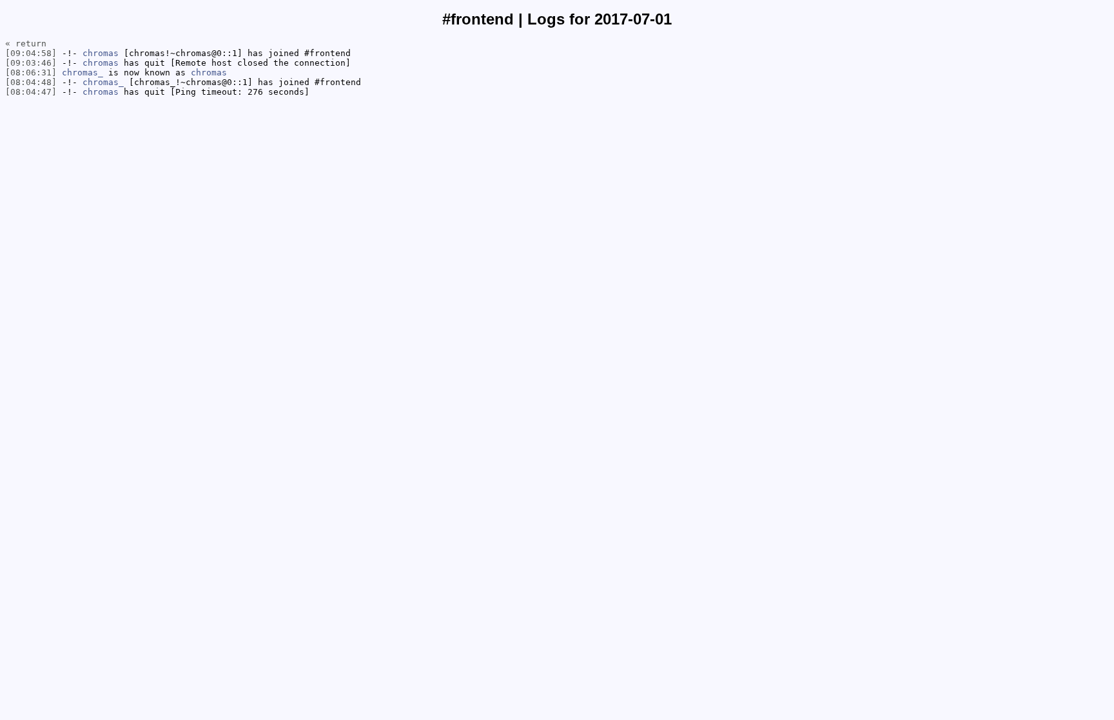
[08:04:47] (31, 92)
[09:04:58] (31, 53)
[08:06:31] (31, 72)
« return (25, 43)
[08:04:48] (31, 82)
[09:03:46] (31, 63)
